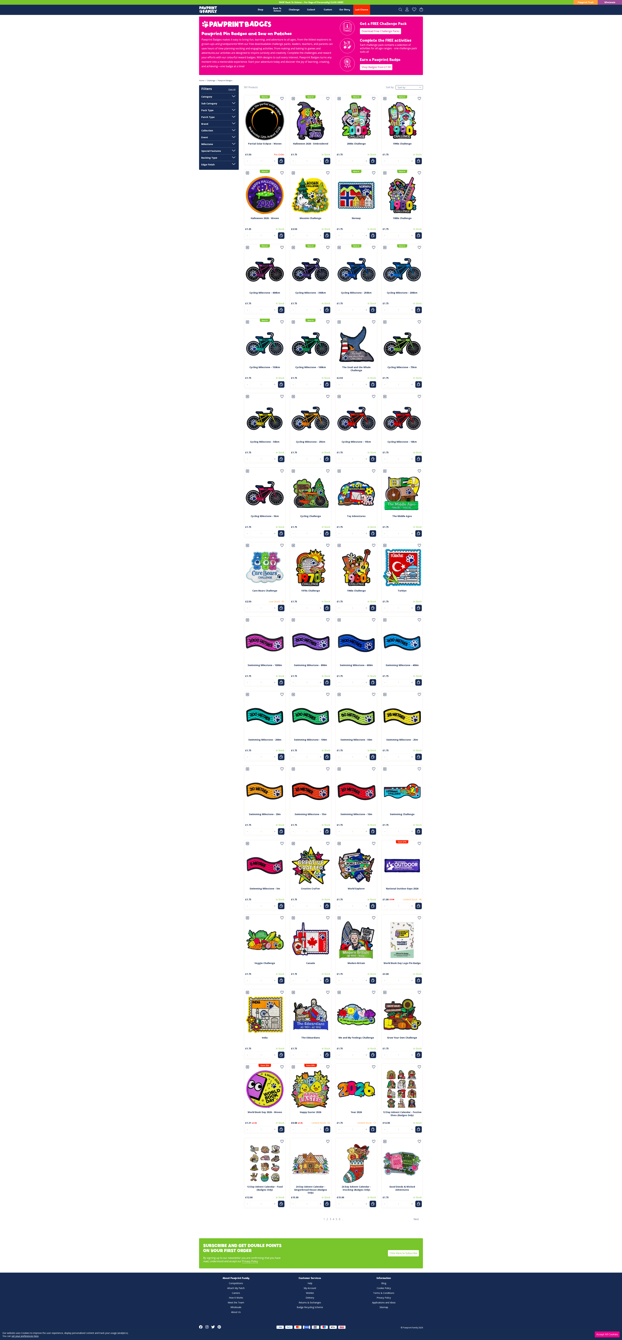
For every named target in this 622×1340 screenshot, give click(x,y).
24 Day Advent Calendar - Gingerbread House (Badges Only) (310, 1189)
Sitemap (384, 1307)
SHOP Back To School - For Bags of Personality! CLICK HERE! (311, 2)
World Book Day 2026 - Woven (265, 1112)
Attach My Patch (236, 1288)
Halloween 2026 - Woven (265, 218)
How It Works (236, 1297)
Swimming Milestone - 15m (310, 814)
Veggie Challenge (264, 963)
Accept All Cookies (607, 1334)
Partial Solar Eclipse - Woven (265, 143)
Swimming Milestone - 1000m (265, 665)
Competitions (236, 1283)
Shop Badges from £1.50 (376, 67)
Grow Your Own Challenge (402, 1037)
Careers (236, 1292)
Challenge (294, 10)
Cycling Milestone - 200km (402, 292)
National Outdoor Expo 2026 (402, 888)
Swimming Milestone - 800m (310, 665)
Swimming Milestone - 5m (265, 888)
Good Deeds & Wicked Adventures (402, 1188)
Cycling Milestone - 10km (402, 441)
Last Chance (361, 10)
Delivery (310, 1297)
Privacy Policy (250, 1261)
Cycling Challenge (310, 516)
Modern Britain (356, 963)
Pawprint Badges (225, 80)
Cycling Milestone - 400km (264, 292)
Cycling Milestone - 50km (264, 441)
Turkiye (402, 590)
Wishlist (310, 1292)
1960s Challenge (356, 590)
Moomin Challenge (310, 218)
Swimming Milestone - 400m (402, 665)
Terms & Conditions (383, 1292)
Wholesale (609, 2)
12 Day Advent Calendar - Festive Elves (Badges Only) (402, 1114)
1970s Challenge (310, 590)
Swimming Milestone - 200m (264, 739)
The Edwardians (310, 1037)
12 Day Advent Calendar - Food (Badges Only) (265, 1188)
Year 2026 (356, 1112)
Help (310, 1283)
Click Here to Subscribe (403, 1253)
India (265, 1037)
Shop (260, 10)
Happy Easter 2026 (310, 1112)
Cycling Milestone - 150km (264, 367)
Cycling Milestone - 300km (310, 292)
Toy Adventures (356, 516)
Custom (328, 10)
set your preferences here (25, 1336)
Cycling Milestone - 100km (310, 367)
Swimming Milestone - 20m (265, 814)
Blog (383, 1283)
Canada (310, 963)
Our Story (344, 10)
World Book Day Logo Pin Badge (402, 963)
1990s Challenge (402, 143)
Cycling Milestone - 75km (402, 367)
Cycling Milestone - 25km (310, 441)
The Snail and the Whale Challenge (356, 369)
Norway (356, 218)
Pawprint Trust (585, 2)
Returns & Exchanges (310, 1302)
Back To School (277, 10)
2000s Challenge (356, 143)
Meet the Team (236, 1302)
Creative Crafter (310, 888)
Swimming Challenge (402, 814)
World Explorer (356, 888)
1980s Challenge (402, 218)
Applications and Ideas (384, 1302)
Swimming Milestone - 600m (356, 665)
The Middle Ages (402, 516)
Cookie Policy (384, 1288)
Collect (311, 10)
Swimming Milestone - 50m (356, 739)
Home (201, 80)
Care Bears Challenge (264, 590)
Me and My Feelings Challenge (356, 1037)
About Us (236, 1312)
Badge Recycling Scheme (310, 1307)
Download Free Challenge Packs (380, 31)
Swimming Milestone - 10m (356, 814)
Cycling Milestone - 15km (356, 441)
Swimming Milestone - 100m (310, 739)
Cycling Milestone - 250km (356, 292)
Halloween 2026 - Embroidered (310, 143)
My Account (310, 1288)
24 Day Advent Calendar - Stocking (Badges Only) (356, 1188)
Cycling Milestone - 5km (265, 516)
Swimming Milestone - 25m (402, 739)
